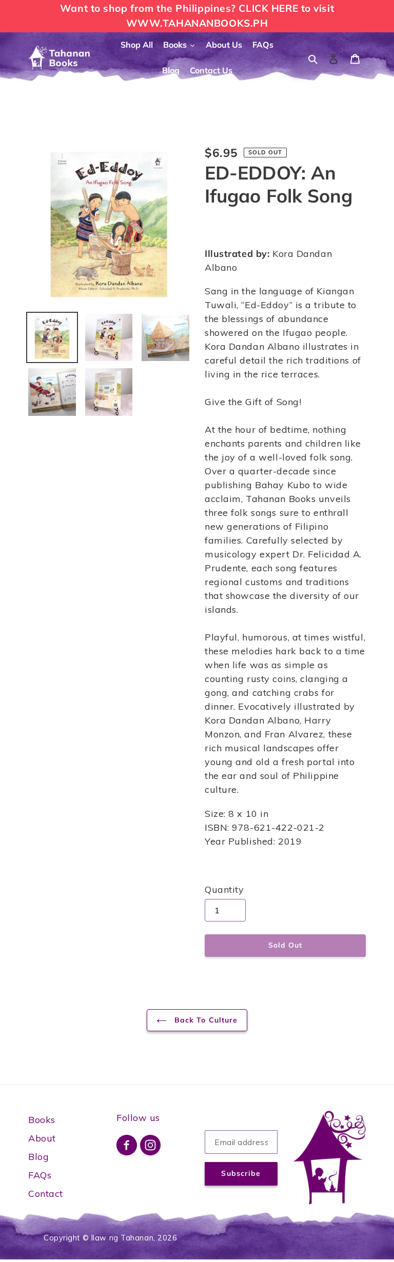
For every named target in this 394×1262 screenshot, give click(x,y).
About (42, 1138)
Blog (38, 1157)
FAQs (39, 1175)
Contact (45, 1193)
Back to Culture (205, 1020)
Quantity (224, 889)
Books (41, 1120)
